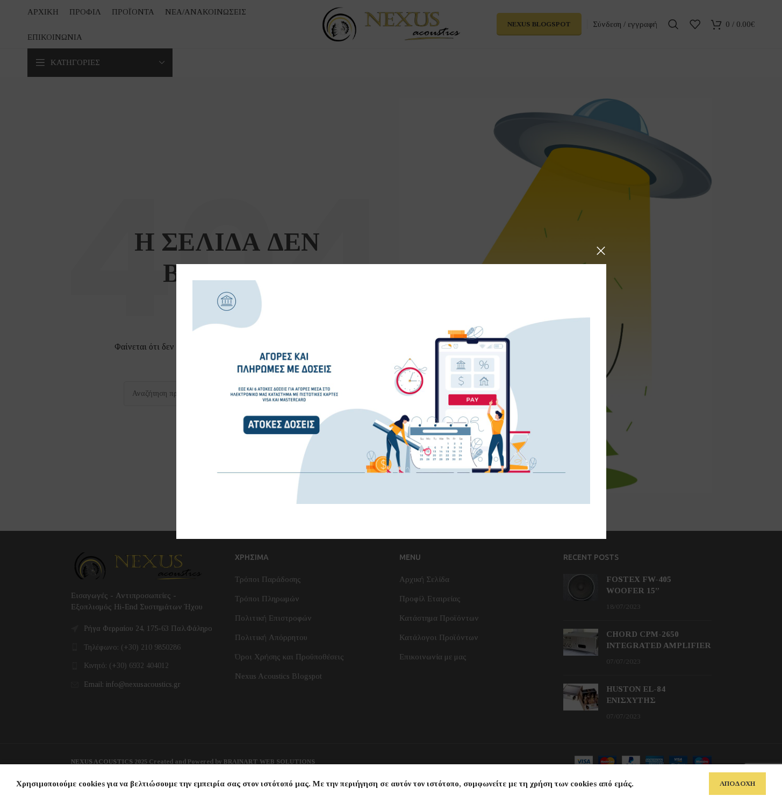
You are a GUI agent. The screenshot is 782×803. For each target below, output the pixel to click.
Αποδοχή (737, 783)
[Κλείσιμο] (600, 250)
